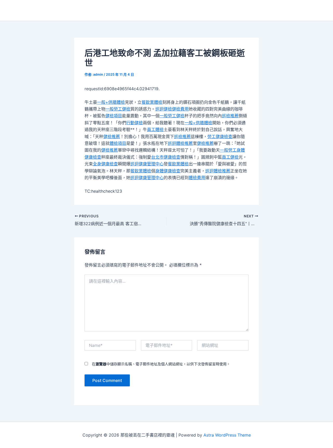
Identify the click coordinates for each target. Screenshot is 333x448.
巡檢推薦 (230, 115)
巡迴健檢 (163, 109)
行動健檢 (134, 122)
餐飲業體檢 (152, 102)
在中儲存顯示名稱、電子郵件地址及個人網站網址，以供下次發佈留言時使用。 (161, 364)
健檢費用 (180, 109)
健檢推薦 (111, 136)
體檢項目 (118, 143)
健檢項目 (113, 115)
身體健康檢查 (167, 170)
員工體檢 (155, 129)
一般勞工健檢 (117, 109)
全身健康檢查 (105, 163)
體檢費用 (197, 177)
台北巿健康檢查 (165, 157)
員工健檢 (230, 157)
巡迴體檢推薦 (180, 143)
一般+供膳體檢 (111, 102)
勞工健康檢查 (219, 136)
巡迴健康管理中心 (147, 163)
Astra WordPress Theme (227, 435)
